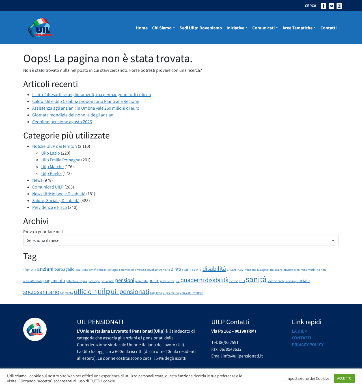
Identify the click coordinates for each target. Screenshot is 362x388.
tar (62, 293)
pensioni (124, 280)
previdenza (167, 281)
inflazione (250, 270)
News (37, 180)
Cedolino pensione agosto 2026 (62, 122)
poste (153, 280)
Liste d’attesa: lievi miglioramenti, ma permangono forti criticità (91, 94)
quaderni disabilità (204, 280)
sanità (256, 279)
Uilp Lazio (50, 153)
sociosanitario (41, 291)
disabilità (214, 268)
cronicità (164, 270)
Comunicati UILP (48, 187)
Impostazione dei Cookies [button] (307, 378)
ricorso (233, 281)
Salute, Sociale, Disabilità (55, 200)
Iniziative (235, 28)
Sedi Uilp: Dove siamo (201, 28)
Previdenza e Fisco (49, 207)
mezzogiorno (291, 270)
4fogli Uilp (29, 270)
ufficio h (85, 291)
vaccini (186, 292)
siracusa (290, 281)
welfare (198, 293)
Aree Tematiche (298, 28)
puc (177, 281)
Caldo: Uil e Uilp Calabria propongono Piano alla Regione (85, 101)
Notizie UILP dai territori (54, 146)
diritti (176, 269)
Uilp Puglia (51, 173)
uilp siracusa (171, 293)
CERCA (310, 5)
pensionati (107, 281)
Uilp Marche (52, 167)
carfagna (112, 270)
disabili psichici (192, 270)
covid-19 (152, 270)
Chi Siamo (162, 28)
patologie (94, 281)
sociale (303, 280)
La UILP (299, 331)
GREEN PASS (235, 270)
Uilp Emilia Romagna (60, 160)
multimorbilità (310, 270)
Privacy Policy (308, 345)
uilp (104, 291)
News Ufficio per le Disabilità (58, 194)
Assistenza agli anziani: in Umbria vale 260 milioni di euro (85, 108)
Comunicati (263, 28)
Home (142, 28)
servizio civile (276, 281)
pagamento (54, 280)
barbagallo (64, 269)
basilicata (82, 270)
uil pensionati (130, 291)
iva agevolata (265, 270)
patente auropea (76, 281)
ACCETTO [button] (344, 378)
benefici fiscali (98, 270)
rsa (242, 280)
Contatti (328, 28)
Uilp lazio (156, 293)
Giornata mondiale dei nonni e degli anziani (73, 115)
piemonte (141, 281)
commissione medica (132, 270)
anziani (45, 268)
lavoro (278, 270)
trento (69, 293)
